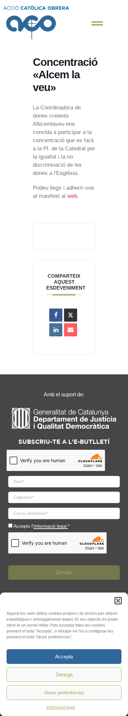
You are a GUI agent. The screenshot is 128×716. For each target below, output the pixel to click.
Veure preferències (64, 692)
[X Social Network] (70, 315)
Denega (64, 674)
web (72, 196)
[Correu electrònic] (70, 329)
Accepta (64, 656)
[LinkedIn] (55, 329)
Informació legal (61, 707)
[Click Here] (97, 23)
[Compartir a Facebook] (55, 315)
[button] (118, 600)
